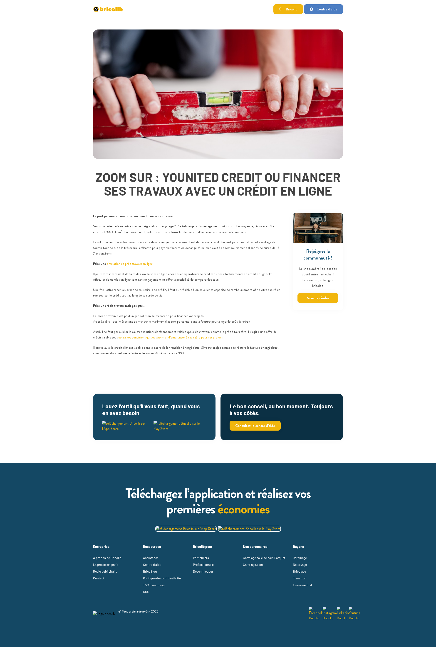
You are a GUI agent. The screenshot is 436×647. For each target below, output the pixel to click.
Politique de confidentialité (162, 578)
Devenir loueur (203, 571)
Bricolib (291, 9)
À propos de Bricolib (107, 558)
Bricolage (299, 571)
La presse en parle (105, 564)
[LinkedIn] (343, 614)
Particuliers (201, 558)
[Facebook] (316, 614)
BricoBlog (150, 571)
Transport (300, 578)
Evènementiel (302, 585)
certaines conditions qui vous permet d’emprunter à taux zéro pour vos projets (170, 337)
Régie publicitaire (105, 571)
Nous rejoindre (318, 298)
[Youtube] (354, 614)
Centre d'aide (327, 9)
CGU (146, 592)
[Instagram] (330, 614)
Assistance (151, 558)
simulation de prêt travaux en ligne (130, 263)
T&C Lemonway (154, 585)
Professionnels (203, 564)
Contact (98, 578)
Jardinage (300, 558)
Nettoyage (300, 564)
